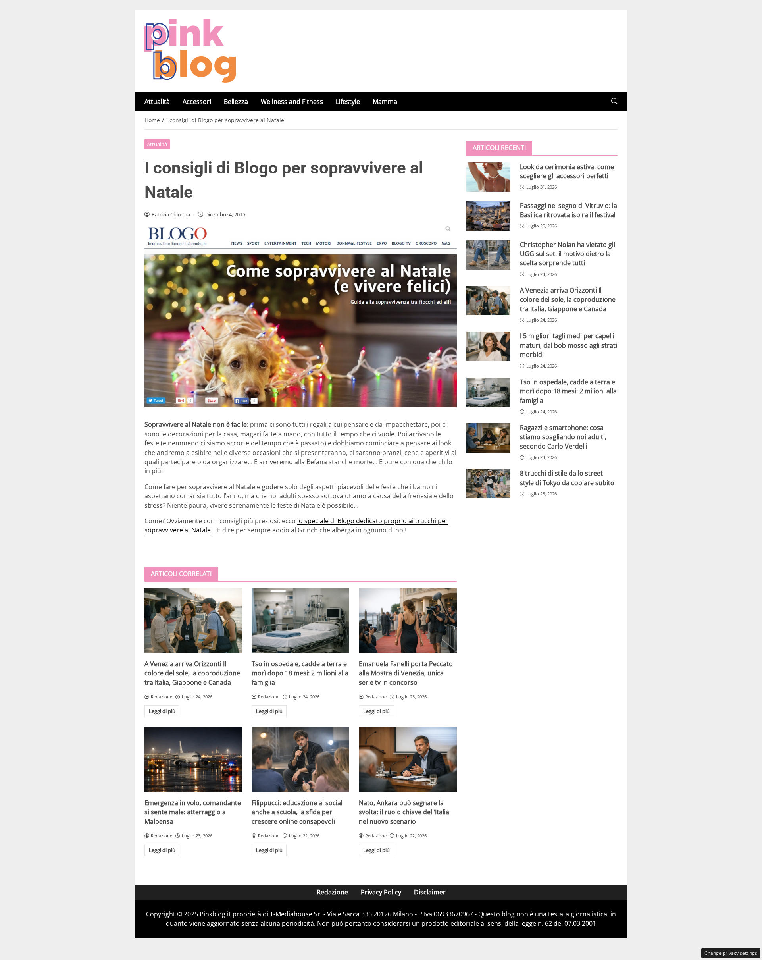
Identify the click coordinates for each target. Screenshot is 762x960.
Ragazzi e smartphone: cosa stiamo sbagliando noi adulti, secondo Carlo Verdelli (563, 436)
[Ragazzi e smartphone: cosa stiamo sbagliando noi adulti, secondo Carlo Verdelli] (488, 437)
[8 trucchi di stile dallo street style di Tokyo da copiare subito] (488, 483)
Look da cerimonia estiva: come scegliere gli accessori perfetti (567, 171)
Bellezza (236, 101)
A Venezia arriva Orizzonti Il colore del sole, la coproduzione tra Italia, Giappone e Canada (192, 673)
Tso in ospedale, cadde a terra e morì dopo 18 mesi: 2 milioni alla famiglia (300, 673)
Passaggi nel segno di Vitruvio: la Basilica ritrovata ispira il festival (568, 210)
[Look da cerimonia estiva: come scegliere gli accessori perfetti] (488, 176)
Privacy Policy (381, 892)
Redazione (332, 892)
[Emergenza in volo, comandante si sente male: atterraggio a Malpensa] (193, 759)
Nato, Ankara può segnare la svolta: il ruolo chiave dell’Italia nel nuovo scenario (404, 812)
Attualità (157, 101)
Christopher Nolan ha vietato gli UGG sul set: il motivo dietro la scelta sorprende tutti (567, 253)
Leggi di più (162, 711)
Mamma (385, 101)
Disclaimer (430, 892)
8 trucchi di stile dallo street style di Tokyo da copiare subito (567, 478)
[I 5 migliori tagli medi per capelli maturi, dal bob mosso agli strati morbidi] (488, 346)
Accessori (197, 101)
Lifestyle (348, 101)
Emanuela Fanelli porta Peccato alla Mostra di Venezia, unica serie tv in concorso (406, 673)
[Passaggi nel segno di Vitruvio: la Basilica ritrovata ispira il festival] (488, 215)
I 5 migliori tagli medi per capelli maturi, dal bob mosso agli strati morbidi (568, 345)
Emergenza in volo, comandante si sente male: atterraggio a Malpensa (192, 812)
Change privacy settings (730, 953)
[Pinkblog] (190, 50)
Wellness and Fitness (292, 101)
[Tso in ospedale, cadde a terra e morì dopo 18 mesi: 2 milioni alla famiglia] (300, 620)
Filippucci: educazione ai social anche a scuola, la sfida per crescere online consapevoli (297, 812)
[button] (614, 101)
